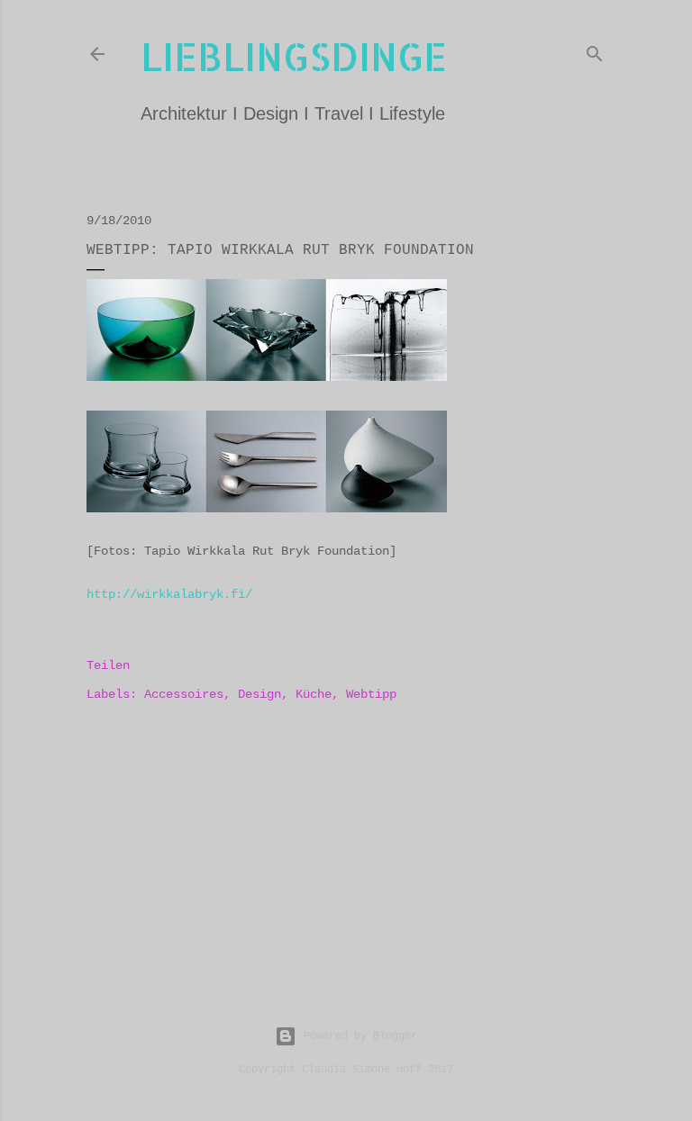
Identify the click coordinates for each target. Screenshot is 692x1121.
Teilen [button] (108, 665)
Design (259, 694)
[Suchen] (595, 50)
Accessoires (183, 694)
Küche (314, 694)
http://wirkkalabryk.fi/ (169, 594)
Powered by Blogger (360, 1036)
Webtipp (371, 694)
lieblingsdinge (294, 56)
